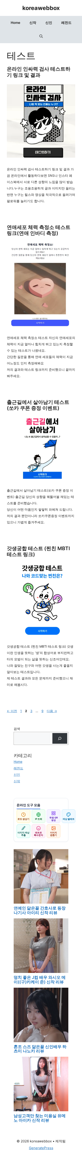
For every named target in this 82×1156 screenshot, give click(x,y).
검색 (17, 729)
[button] (41, 36)
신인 (48, 22)
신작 (32, 22)
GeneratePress (41, 1148)
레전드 (66, 22)
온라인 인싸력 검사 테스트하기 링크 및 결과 (38, 72)
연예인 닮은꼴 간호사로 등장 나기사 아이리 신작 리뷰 (40, 910)
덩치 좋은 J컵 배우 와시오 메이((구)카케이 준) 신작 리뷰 (40, 979)
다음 (52, 711)
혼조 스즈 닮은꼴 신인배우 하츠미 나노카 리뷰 (40, 1049)
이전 (12, 711)
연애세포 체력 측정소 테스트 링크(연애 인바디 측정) (38, 230)
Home (15, 22)
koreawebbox (41, 8)
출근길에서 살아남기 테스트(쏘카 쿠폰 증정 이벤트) (38, 405)
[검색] (59, 738)
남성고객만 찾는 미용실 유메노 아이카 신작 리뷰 (40, 1118)
